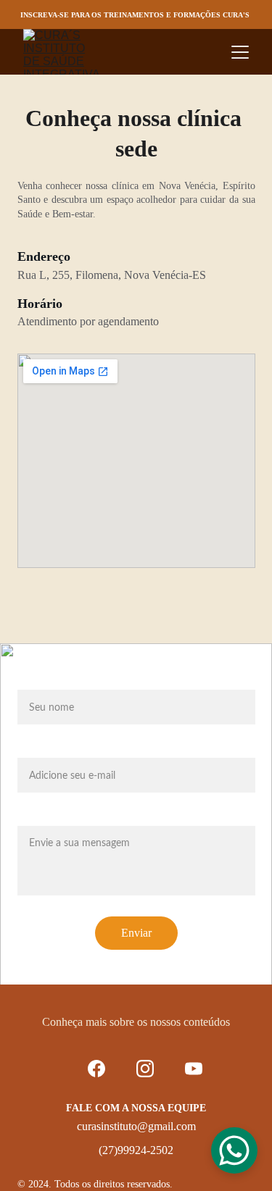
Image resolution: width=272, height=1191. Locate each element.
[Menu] (240, 52)
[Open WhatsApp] (234, 1150)
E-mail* (35, 749)
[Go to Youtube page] (193, 1068)
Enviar (136, 933)
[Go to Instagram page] (145, 1068)
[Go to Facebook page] (96, 1068)
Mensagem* (47, 817)
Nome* (35, 681)
